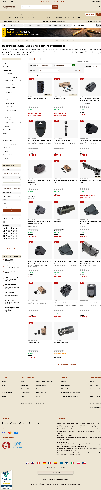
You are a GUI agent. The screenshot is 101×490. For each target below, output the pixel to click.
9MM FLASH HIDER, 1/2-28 (61, 342)
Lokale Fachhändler (66, 385)
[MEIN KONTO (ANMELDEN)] (94, 7)
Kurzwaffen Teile (15, 17)
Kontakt (91, 392)
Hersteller (33, 14)
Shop (3, 14)
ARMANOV (30, 178)
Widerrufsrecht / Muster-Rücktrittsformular (71, 392)
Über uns (92, 381)
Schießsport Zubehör (44, 17)
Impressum (92, 400)
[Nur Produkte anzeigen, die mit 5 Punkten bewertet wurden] (12, 228)
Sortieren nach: (34, 70)
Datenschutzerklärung (95, 396)
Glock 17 (25, 53)
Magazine (30, 17)
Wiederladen (36, 17)
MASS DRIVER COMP (59, 98)
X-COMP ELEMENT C (33, 342)
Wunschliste (98, 7)
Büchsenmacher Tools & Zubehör (56, 17)
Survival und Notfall (41, 392)
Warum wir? (63, 381)
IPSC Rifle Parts (31, 198)
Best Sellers (4, 385)
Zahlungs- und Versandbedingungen (70, 396)
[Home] (3, 25)
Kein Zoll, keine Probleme (11, 274)
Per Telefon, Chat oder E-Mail (12, 267)
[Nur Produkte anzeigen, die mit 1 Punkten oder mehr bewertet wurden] (12, 238)
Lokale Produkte (40, 403)
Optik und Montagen (68, 17)
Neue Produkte (5, 389)
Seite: (76, 70)
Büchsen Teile (8, 17)
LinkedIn (33, 423)
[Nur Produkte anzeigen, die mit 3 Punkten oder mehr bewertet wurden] (12, 233)
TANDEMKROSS (31, 96)
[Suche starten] (55, 7)
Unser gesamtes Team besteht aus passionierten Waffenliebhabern (12, 310)
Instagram (15, 423)
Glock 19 (5, 53)
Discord (6, 423)
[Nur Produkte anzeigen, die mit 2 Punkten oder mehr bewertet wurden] (12, 236)
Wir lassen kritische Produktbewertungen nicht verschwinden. (11, 296)
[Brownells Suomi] (66, 463)
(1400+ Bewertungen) (57, 21)
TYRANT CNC (82, 96)
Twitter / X (42, 423)
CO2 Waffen (39, 396)
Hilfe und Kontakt (8, 1)
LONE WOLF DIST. (58, 340)
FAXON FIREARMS (57, 51)
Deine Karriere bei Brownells (43, 400)
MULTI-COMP (57, 221)
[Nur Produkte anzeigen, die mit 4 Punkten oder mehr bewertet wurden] (12, 231)
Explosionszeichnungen (17, 14)
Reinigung (75, 17)
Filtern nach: (33, 65)
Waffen (3, 17)
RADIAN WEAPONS (69, 51)
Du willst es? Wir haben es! (11, 262)
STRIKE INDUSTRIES (84, 51)
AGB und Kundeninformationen (68, 389)
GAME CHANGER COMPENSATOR (37, 98)
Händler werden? (94, 385)
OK (12, 211)
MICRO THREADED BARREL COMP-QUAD (39, 302)
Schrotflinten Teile (23, 17)
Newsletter (4, 396)
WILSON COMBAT (58, 219)
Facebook (24, 423)
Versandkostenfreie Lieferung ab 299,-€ (52, 1)
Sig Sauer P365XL (14, 53)
